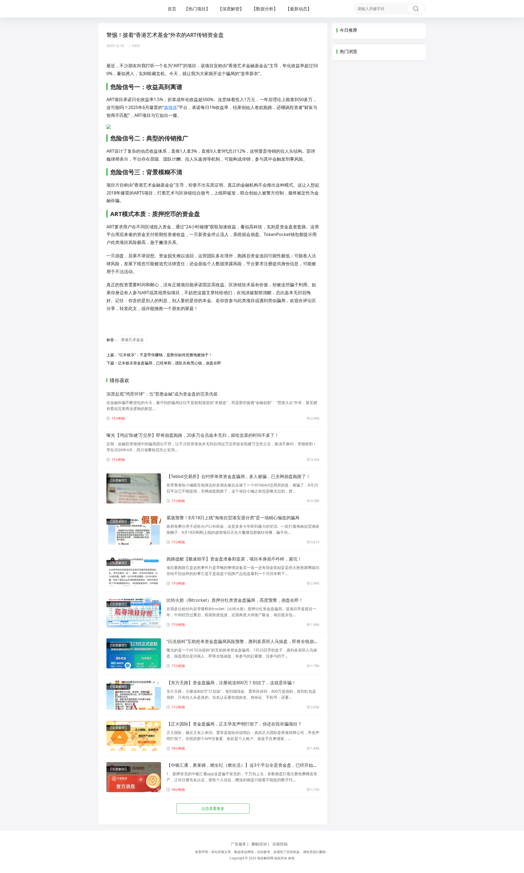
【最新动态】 (298, 9)
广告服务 (238, 844)
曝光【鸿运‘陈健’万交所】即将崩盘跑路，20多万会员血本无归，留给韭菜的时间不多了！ (192, 435)
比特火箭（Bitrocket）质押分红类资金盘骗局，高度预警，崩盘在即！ (234, 600)
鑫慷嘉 (170, 107)
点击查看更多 (212, 808)
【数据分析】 (265, 9)
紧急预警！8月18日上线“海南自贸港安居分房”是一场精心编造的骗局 (232, 518)
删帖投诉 (259, 844)
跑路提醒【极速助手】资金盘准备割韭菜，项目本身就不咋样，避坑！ (234, 559)
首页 (172, 9)
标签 (291, 858)
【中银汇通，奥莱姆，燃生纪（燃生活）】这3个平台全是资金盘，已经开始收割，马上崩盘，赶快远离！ (268, 765)
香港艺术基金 (132, 339)
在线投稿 (280, 844)
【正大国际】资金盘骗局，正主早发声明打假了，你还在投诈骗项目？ (234, 724)
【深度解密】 (231, 9)
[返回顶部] (513, 693)
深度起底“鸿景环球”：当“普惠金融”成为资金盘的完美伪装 (162, 394)
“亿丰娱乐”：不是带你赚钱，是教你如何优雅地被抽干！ (165, 354)
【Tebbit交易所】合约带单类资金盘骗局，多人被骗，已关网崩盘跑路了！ (238, 476)
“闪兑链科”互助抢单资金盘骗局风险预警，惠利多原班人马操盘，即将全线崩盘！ (244, 641)
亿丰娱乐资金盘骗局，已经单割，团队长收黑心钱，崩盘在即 (169, 362)
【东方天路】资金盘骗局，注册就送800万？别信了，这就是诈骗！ (231, 683)
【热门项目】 (197, 9)
